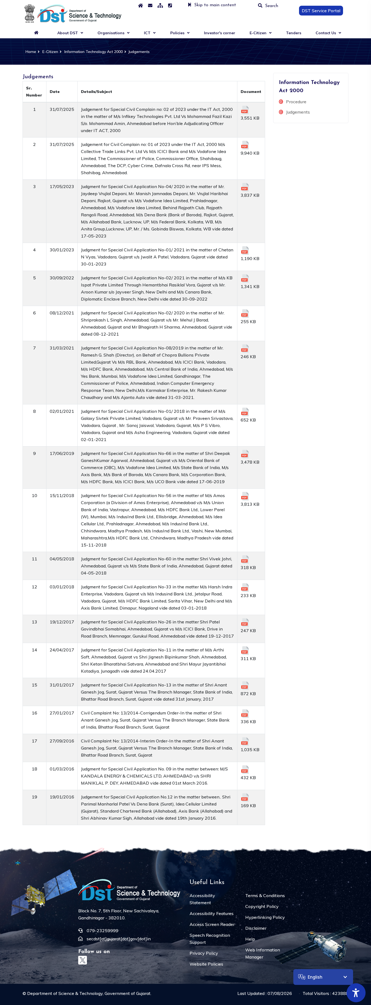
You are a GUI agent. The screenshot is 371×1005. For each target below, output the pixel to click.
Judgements (139, 51)
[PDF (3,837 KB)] (245, 187)
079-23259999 (102, 930)
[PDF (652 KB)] (245, 412)
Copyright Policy (262, 906)
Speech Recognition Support (210, 938)
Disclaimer (255, 928)
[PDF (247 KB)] (245, 622)
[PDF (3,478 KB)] (245, 454)
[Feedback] (150, 5)
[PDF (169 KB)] (245, 797)
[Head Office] (170, 5)
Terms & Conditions (265, 895)
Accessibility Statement (202, 899)
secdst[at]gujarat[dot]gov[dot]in (119, 938)
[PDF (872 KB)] (245, 685)
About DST (67, 32)
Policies (177, 32)
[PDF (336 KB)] (245, 713)
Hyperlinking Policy (265, 917)
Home (29, 51)
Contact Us (326, 32)
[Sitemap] (160, 5)
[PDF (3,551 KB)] (245, 110)
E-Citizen (258, 32)
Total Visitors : (325, 993)
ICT (147, 32)
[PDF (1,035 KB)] (245, 741)
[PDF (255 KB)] (245, 313)
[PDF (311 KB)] (245, 650)
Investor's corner (219, 32)
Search (271, 6)
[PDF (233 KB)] (245, 587)
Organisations (111, 32)
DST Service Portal (321, 10)
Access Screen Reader (212, 924)
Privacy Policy (204, 953)
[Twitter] (82, 960)
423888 (340, 993)
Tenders (293, 32)
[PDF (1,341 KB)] (245, 278)
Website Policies (206, 964)
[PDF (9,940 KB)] (245, 145)
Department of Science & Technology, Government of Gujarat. (89, 993)
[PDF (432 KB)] (245, 769)
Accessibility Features (212, 913)
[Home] (140, 5)
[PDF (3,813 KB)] (245, 496)
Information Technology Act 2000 (93, 51)
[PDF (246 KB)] (245, 348)
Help (250, 939)
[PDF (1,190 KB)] (245, 250)
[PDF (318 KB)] (245, 559)
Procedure (296, 101)
